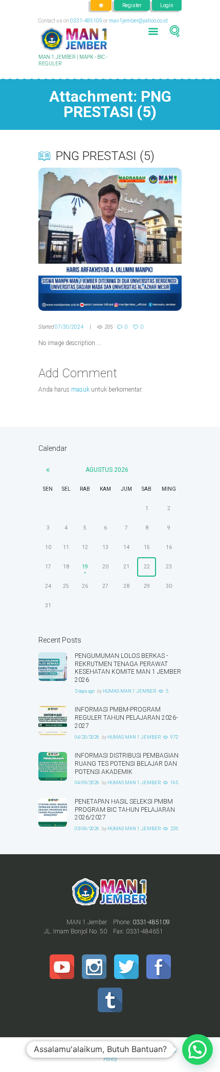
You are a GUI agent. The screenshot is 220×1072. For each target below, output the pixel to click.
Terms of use (130, 1049)
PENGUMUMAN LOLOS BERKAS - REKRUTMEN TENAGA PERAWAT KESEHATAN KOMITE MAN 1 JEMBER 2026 (128, 667)
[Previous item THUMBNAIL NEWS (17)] (74, 239)
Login (166, 5)
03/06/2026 (87, 828)
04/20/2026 (87, 737)
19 (85, 566)
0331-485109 (86, 21)
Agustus (106, 469)
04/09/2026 (87, 782)
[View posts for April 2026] (47, 469)
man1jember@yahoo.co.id (138, 21)
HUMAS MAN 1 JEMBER (129, 691)
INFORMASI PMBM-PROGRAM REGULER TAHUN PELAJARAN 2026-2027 (126, 717)
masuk (80, 389)
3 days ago (85, 691)
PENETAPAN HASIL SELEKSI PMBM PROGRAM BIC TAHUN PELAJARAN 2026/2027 (125, 810)
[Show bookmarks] (101, 5)
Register (132, 5)
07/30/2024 (69, 327)
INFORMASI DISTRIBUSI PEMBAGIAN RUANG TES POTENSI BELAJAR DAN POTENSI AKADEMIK (127, 764)
